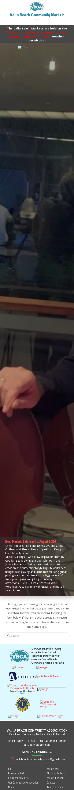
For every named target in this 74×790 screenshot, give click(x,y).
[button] (37, 21)
